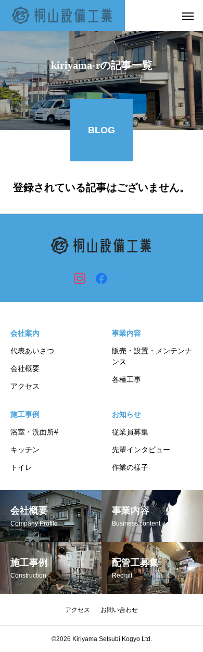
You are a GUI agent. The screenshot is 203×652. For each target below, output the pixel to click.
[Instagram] (79, 278)
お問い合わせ (119, 609)
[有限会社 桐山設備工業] (62, 15)
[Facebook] (101, 278)
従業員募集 (130, 432)
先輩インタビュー (141, 449)
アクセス (25, 386)
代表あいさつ (32, 351)
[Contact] (123, 278)
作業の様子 (130, 467)
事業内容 (126, 333)
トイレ (21, 467)
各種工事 (126, 379)
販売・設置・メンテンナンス (152, 356)
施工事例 (25, 414)
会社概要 (25, 368)
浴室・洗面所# (34, 432)
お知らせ (126, 414)
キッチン (25, 449)
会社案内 (25, 333)
